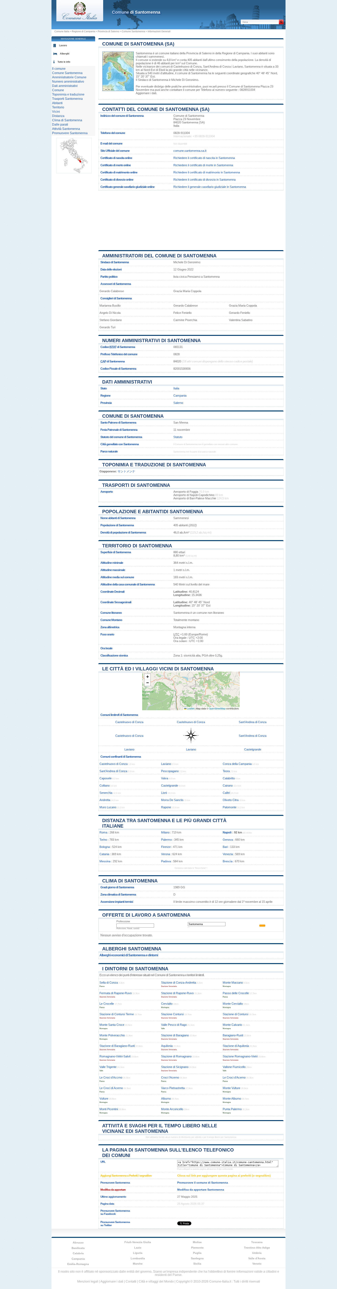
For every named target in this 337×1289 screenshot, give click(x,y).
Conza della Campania (237, 763)
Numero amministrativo (68, 81)
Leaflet (190, 708)
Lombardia (138, 1258)
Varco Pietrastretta (173, 1088)
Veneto (257, 1263)
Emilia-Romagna (78, 1264)
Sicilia (197, 1263)
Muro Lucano (107, 807)
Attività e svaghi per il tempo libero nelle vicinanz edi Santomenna (159, 1128)
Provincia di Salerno (108, 31)
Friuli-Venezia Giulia (137, 1242)
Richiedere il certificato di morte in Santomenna (203, 165)
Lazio (137, 1247)
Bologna (104, 846)
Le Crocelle (106, 1003)
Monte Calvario (232, 1024)
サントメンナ (126, 471)
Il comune (59, 68)
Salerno (178, 402)
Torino (103, 839)
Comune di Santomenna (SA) (138, 43)
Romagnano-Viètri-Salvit (114, 1056)
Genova (228, 839)
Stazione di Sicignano (174, 1067)
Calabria (78, 1253)
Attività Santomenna (66, 128)
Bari (225, 846)
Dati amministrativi (127, 381)
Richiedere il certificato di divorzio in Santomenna (204, 179)
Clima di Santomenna (130, 880)
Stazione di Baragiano (175, 1035)
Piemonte (197, 1247)
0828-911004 (181, 133)
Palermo (166, 839)
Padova (166, 861)
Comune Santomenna (133, 31)
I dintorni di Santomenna (135, 968)
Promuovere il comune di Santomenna (202, 1182)
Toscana (257, 1242)
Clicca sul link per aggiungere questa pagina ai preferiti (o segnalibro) (224, 1175)
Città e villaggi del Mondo (156, 1281)
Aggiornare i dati (146, 93)
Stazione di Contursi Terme (116, 1014)
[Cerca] (281, 22)
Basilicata (78, 1248)
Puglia (197, 1252)
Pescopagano (170, 771)
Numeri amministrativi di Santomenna (151, 340)
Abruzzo (78, 1242)
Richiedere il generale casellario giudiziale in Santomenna (209, 186)
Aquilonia (167, 1045)
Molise (197, 1242)
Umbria (257, 1252)
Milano (165, 832)
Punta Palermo (232, 1109)
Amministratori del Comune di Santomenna (159, 255)
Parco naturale (109, 451)
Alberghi (64, 53)
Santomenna (144, 53)
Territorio (58, 107)
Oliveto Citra (231, 800)
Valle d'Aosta (256, 1258)
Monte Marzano (233, 982)
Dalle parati (60, 124)
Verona (165, 854)
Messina (104, 861)
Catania (104, 854)
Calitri (226, 792)
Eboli (162, 69)
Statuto (177, 437)
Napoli (227, 832)
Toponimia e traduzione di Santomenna (154, 464)
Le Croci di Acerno (111, 1088)
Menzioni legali (87, 1281)
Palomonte (229, 807)
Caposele (105, 778)
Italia (176, 388)
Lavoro (63, 45)
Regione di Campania (83, 31)
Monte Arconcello (172, 1109)
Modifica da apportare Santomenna (200, 1189)
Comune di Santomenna (133, 416)
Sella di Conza (108, 982)
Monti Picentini (108, 1109)
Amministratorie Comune (69, 77)
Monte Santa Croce (111, 1024)
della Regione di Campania (232, 53)
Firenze (166, 846)
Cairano (228, 785)
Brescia (227, 861)
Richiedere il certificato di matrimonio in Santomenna (206, 172)
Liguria (137, 1252)
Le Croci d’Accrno (110, 1077)
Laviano (238, 66)
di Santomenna (136, 12)
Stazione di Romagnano (176, 1056)
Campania (179, 395)
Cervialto (166, 1003)
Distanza (58, 116)
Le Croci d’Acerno (234, 1077)
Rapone (166, 807)
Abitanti (57, 103)
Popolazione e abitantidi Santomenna (152, 511)
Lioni (164, 792)
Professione (123, 921)
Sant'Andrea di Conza (217, 66)
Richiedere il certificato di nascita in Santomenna (204, 158)
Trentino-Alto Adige (257, 1247)
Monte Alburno (232, 1098)
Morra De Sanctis (172, 800)
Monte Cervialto (233, 1003)
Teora (226, 771)
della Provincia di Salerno (196, 53)
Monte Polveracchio (112, 1035)
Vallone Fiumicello (234, 1067)
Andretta (104, 800)
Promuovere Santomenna (70, 133)
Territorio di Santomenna (137, 545)
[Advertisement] (191, 219)
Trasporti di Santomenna (136, 485)
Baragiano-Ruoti (233, 1035)
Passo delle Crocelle (236, 993)
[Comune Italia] (79, 20)
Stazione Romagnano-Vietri (240, 1056)
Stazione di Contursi (235, 1014)
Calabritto (229, 778)
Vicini (56, 111)
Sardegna (197, 1258)
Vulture (103, 1098)
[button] (147, 677)
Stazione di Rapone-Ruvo (177, 993)
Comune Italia (61, 31)
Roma (103, 832)
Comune (58, 90)
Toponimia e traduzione (68, 94)
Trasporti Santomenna (67, 98)
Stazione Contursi (172, 1014)
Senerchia (105, 792)
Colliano (104, 785)
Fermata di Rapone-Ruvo (115, 993)
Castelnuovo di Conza (187, 66)
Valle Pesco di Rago (174, 1024)
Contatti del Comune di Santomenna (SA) (155, 109)
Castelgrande (252, 749)
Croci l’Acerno (170, 1077)
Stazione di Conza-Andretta (178, 982)
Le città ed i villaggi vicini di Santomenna (158, 668)
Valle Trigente (107, 1067)
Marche (138, 1263)
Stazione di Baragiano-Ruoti (117, 1045)
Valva (164, 778)
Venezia (228, 854)
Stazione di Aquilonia (236, 1045)
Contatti (131, 1281)
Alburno (166, 1098)
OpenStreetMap (217, 708)
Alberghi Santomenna (131, 948)
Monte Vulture (231, 1088)
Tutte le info (64, 62)
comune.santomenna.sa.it (189, 150)
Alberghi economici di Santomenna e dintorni (128, 955)
